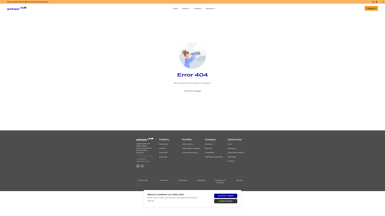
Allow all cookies (225, 196)
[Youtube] (373, 2)
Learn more (150, 201)
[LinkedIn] (376, 2)
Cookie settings (225, 201)
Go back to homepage (192, 91)
